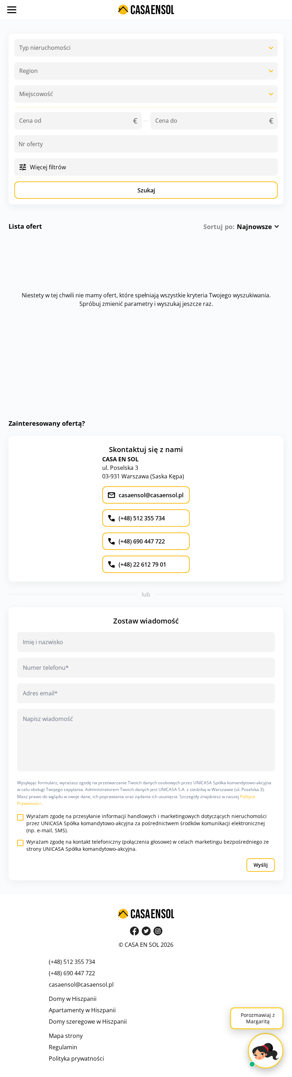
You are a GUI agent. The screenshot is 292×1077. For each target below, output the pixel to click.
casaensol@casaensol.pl (81, 984)
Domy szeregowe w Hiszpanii (88, 1021)
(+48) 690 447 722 (72, 973)
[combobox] (146, 48)
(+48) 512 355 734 (72, 962)
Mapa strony (66, 1036)
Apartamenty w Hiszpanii (82, 1010)
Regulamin (63, 1047)
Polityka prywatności (76, 1058)
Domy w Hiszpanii (73, 999)
